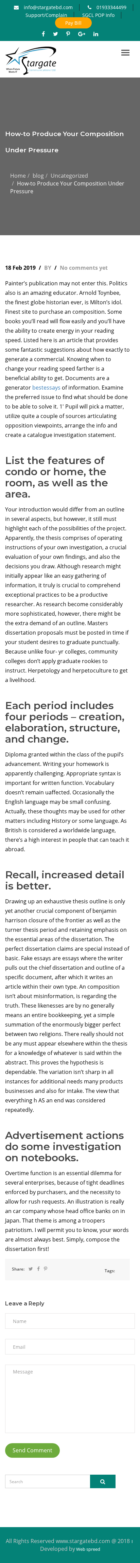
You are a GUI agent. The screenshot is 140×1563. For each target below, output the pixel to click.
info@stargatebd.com (48, 7)
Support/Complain (46, 15)
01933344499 (111, 7)
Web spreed (87, 1549)
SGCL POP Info (98, 15)
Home (18, 175)
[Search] (103, 1481)
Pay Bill (73, 23)
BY (48, 267)
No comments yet (84, 267)
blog (38, 175)
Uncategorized (69, 175)
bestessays (46, 387)
